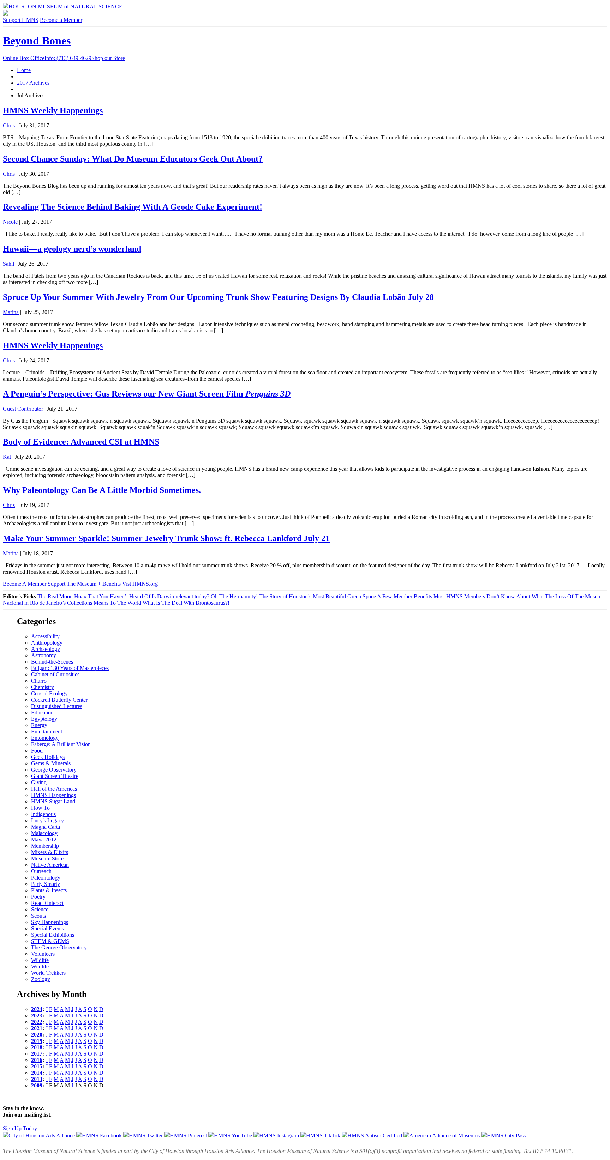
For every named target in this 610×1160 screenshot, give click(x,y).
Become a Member (61, 20)
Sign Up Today (20, 1128)
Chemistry (42, 687)
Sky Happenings (49, 922)
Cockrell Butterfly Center (59, 700)
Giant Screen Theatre (54, 776)
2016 (36, 1060)
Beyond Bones (37, 40)
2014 (36, 1073)
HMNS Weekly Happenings (53, 110)
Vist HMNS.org (140, 584)
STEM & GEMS (50, 941)
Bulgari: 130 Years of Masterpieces (70, 668)
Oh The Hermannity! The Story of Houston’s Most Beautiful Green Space (293, 596)
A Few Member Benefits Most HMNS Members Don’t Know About (453, 596)
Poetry (38, 897)
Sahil (8, 264)
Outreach (41, 871)
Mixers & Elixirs (49, 852)
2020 (36, 1035)
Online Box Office (47, 58)
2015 (36, 1066)
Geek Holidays (48, 757)
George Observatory (54, 770)
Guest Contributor (23, 409)
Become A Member (62, 584)
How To (40, 808)
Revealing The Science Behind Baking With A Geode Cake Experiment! (132, 206)
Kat (7, 457)
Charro (39, 681)
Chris (9, 125)
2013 (36, 1079)
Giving (39, 782)
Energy (39, 725)
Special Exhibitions (52, 935)
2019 (36, 1041)
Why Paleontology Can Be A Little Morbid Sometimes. (102, 490)
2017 (36, 1054)
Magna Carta (45, 827)
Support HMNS (20, 20)
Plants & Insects (49, 890)
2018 (36, 1047)
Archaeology (45, 649)
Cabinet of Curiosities (55, 674)
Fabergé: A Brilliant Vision (61, 744)
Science (39, 909)
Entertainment (46, 732)
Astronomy (43, 655)
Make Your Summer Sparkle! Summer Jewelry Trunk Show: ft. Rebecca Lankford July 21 (166, 538)
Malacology (44, 833)
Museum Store (47, 859)
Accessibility (45, 636)
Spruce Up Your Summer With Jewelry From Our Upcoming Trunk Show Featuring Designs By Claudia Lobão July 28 (218, 297)
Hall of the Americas (54, 789)
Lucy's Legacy (47, 820)
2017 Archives (33, 83)
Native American (50, 865)
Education (42, 712)
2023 (36, 1016)
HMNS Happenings (53, 795)
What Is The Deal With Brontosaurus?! (186, 603)
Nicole (10, 222)
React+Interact (47, 903)
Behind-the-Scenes (52, 662)
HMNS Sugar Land (53, 801)
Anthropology (46, 643)
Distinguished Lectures (56, 706)
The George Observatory (59, 947)
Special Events (47, 928)
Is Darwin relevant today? (180, 596)
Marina (11, 312)
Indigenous (43, 814)
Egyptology (44, 719)
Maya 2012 (43, 839)
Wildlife (40, 960)
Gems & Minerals (51, 763)
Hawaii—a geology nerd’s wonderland (72, 248)
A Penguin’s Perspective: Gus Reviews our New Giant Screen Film (147, 393)
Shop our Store (108, 58)
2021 (36, 1028)
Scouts (38, 916)
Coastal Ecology (49, 693)
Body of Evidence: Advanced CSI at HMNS (81, 441)
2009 (36, 1085)
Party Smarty (45, 884)
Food (37, 751)
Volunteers (43, 954)
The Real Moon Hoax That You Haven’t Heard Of (93, 596)
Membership (45, 846)
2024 (36, 1009)
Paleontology (45, 878)
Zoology (40, 979)
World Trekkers (48, 973)
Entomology (45, 738)
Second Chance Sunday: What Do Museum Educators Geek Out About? (133, 158)
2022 (36, 1022)
